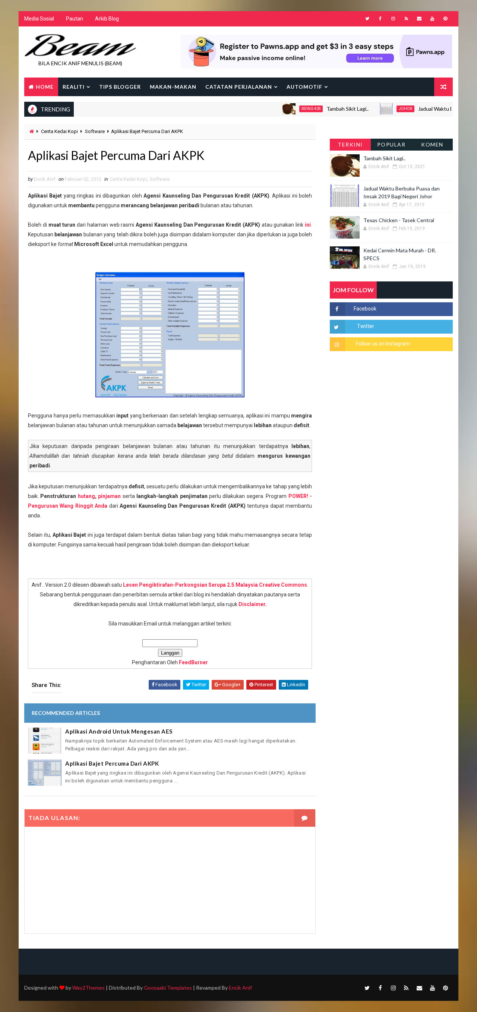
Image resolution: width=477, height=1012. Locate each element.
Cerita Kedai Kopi (59, 131)
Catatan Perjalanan (238, 86)
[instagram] (393, 18)
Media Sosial (39, 19)
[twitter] (367, 18)
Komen (432, 144)
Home (45, 86)
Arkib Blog (107, 19)
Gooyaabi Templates (168, 987)
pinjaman (109, 496)
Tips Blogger (120, 86)
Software (95, 131)
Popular (391, 144)
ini (308, 225)
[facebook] (380, 18)
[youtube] (432, 18)
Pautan (74, 19)
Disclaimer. (252, 604)
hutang (86, 496)
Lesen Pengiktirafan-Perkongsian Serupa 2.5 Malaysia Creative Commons (215, 585)
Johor (391, 109)
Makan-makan (173, 86)
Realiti (74, 86)
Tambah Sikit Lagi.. (333, 108)
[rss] (406, 18)
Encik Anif (240, 987)
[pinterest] (445, 18)
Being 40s (296, 109)
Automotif (304, 86)
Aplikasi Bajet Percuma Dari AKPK (112, 763)
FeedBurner (193, 662)
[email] (419, 18)
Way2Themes (88, 987)
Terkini (350, 144)
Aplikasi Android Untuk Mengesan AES (119, 731)
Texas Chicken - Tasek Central (398, 220)
